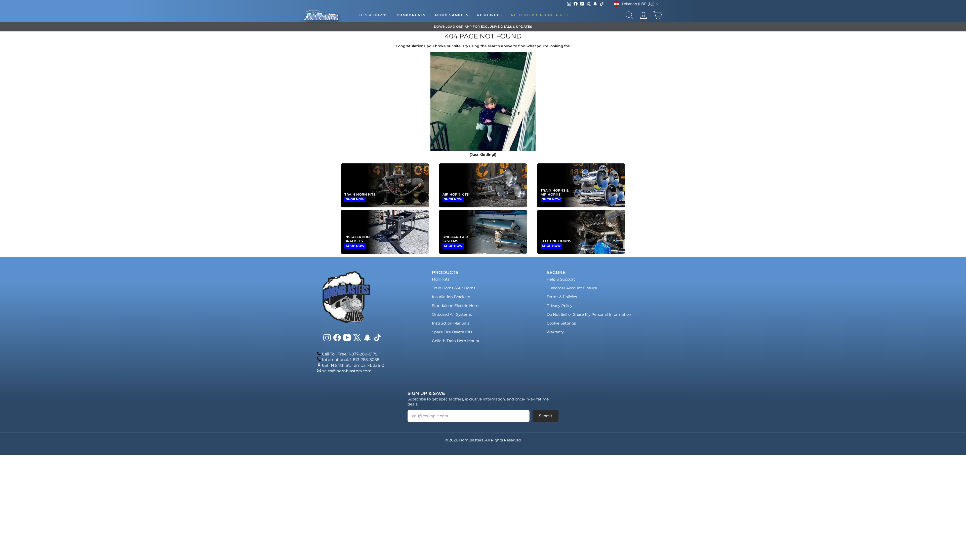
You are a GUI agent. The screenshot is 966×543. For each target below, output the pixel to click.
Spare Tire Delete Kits (452, 332)
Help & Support (561, 279)
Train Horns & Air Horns (453, 288)
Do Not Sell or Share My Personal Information (589, 314)
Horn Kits (440, 279)
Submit (545, 415)
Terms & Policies (562, 296)
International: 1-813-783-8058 (350, 359)
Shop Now (355, 199)
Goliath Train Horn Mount (455, 340)
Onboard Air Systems (452, 314)
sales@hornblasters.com (347, 371)
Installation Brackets (451, 296)
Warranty (555, 332)
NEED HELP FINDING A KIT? (540, 15)
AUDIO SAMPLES (451, 15)
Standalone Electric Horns (456, 305)
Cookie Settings (561, 323)
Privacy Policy (559, 305)
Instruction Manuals (450, 323)
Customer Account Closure (572, 288)
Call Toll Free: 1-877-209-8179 (350, 354)
